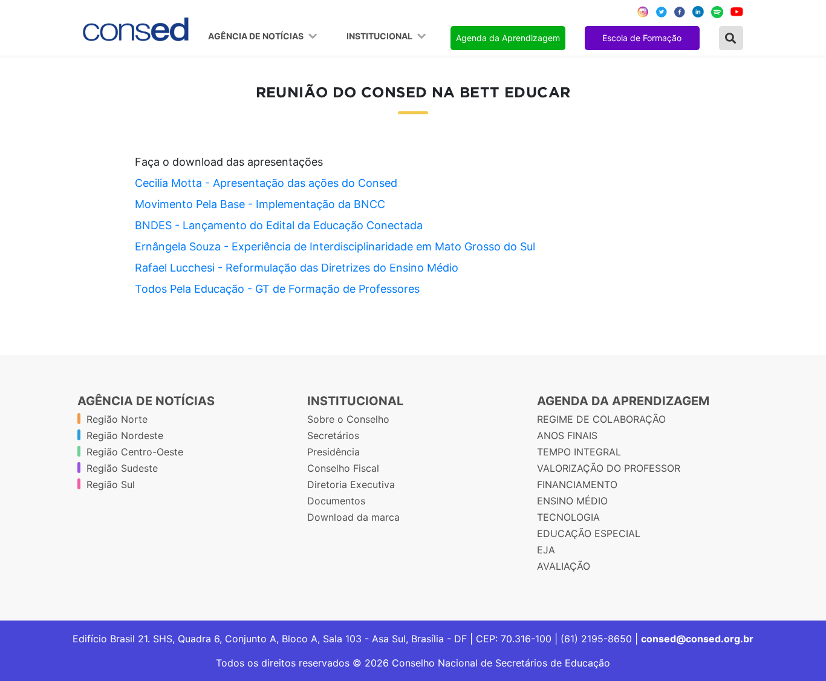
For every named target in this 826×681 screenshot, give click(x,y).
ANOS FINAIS (567, 435)
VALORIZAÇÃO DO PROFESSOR (608, 468)
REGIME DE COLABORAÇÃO (601, 419)
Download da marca (353, 517)
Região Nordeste (124, 435)
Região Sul (110, 484)
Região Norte (117, 419)
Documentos (336, 501)
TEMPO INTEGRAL (579, 452)
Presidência (333, 452)
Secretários (333, 435)
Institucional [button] (380, 36)
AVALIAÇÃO (563, 566)
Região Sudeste (122, 468)
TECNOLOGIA (568, 517)
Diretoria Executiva (351, 484)
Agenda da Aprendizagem (508, 38)
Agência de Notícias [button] (256, 36)
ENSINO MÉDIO (572, 501)
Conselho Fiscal (343, 468)
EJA (546, 550)
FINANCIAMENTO (577, 484)
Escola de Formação (641, 38)
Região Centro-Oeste (134, 452)
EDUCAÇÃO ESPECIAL (588, 533)
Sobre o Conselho (348, 419)
